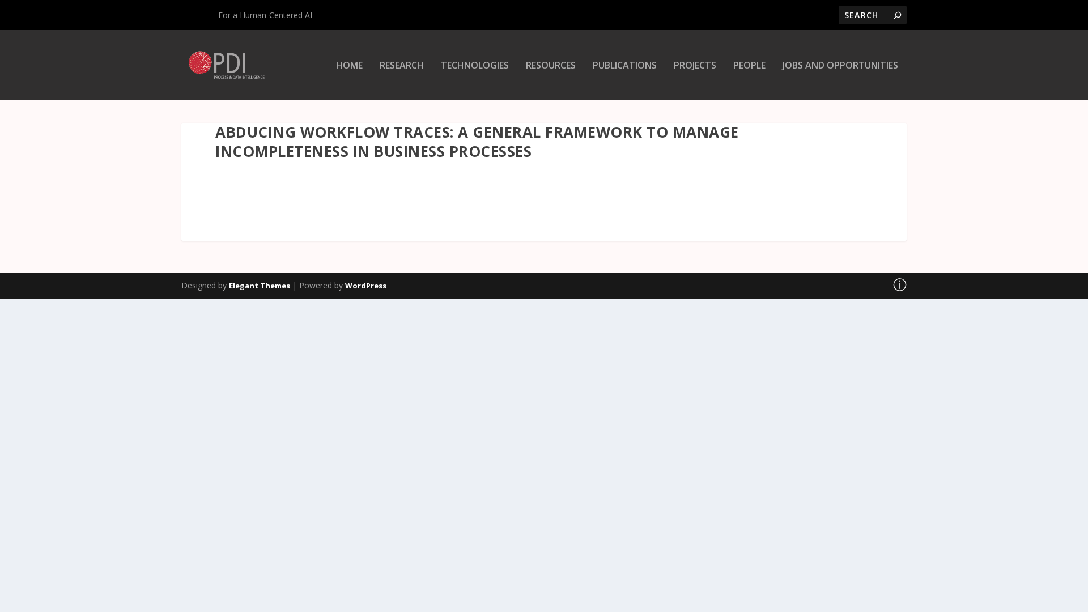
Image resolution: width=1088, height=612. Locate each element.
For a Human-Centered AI (265, 15)
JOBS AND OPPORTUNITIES (840, 66)
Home (349, 66)
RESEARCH (402, 66)
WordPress (365, 285)
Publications (625, 66)
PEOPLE (749, 66)
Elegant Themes (259, 285)
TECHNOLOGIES (475, 66)
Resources (551, 66)
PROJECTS (695, 66)
